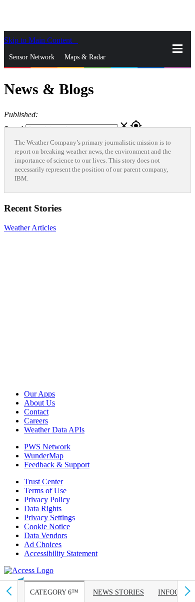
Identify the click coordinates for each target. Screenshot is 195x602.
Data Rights (43, 508)
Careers (36, 420)
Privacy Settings (49, 517)
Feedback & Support (57, 464)
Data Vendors (45, 535)
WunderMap (44, 455)
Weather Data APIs (54, 429)
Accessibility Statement (61, 553)
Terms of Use (45, 490)
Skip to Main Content (39, 40)
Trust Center (43, 481)
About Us (39, 403)
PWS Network (47, 446)
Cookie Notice (47, 526)
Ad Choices (43, 544)
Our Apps (39, 394)
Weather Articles (30, 227)
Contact (36, 411)
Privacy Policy (47, 499)
